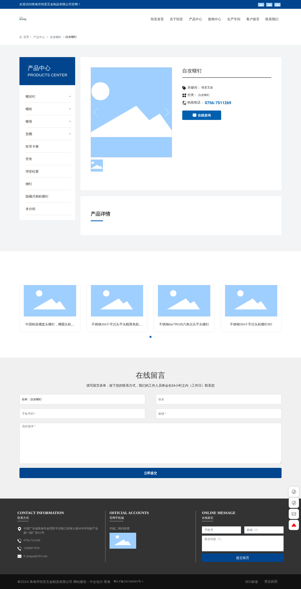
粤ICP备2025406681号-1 (128, 581)
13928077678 (31, 548)
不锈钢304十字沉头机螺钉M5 (251, 324)
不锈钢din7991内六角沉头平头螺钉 (184, 324)
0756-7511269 (218, 102)
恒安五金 (207, 87)
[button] (147, 337)
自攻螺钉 (55, 37)
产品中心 (39, 37)
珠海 (107, 582)
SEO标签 (251, 582)
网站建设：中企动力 (88, 582)
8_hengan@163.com (35, 556)
